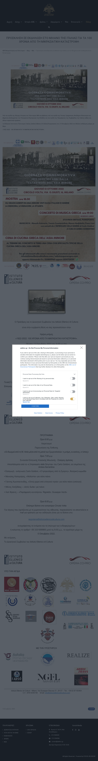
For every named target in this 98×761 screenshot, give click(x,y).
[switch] (72, 378)
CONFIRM (35, 406)
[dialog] (49, 381)
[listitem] (49, 374)
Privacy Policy (60, 413)
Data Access (49, 413)
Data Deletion (38, 413)
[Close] (82, 348)
